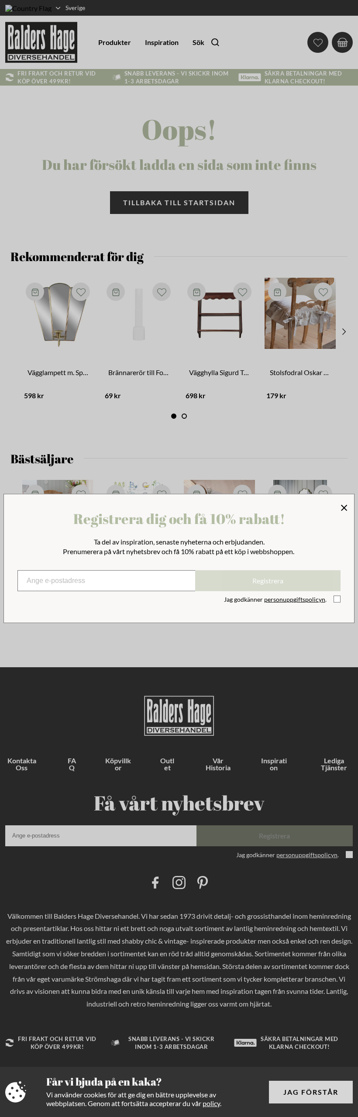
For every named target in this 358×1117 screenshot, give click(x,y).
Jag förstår (310, 1092)
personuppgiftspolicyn (294, 599)
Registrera (267, 580)
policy (211, 1103)
